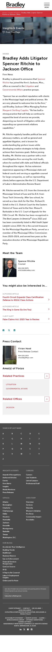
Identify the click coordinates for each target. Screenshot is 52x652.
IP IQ (5, 570)
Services (29, 505)
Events (5, 481)
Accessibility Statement (14, 618)
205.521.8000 (36, 608)
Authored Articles (10, 478)
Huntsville (6, 520)
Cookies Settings (24, 622)
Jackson (10, 407)
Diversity (29, 508)
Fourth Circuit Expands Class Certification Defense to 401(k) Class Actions (23, 298)
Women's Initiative (33, 511)
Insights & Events (14, 13)
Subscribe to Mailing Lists (13, 596)
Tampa (5, 534)
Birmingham (7, 505)
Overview (30, 502)
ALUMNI (42, 618)
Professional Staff (33, 483)
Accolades (30, 520)
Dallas (5, 514)
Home (4, 13)
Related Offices (12, 399)
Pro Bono (30, 514)
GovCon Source (9, 567)
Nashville (6, 531)
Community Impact (33, 517)
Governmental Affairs (13, 89)
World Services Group (15, 620)
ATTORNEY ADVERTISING (34, 620)
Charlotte (6, 508)
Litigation (29, 86)
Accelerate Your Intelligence (14, 547)
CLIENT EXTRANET (15, 608)
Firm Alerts (7, 483)
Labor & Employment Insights (11, 577)
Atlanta (5, 502)
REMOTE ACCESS (31, 618)
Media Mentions (9, 490)
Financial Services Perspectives (9, 563)
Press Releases (8, 492)
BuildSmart (7, 553)
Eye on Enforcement (11, 559)
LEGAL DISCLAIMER (25, 610)
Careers (29, 475)
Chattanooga (8, 511)
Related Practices (13, 376)
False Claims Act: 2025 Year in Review (21, 319)
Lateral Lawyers (32, 481)
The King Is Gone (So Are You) (17, 309)
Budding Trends (9, 550)
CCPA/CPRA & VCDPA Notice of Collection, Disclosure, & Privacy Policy (25, 613)
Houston (6, 517)
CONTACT (26, 608)
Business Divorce (9, 556)
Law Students (31, 478)
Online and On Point (10, 581)
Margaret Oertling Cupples (15, 110)
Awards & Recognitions (12, 475)
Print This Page (13, 32)
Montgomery (8, 529)
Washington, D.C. (9, 537)
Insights (6, 486)
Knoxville (6, 526)
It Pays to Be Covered (11, 573)
